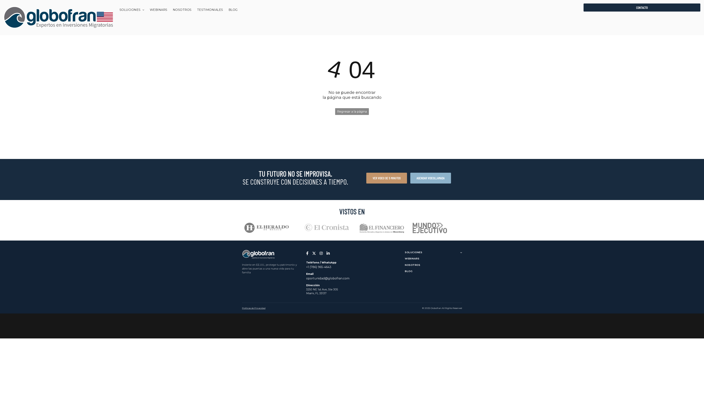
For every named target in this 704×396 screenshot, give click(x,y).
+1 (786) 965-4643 (318, 267)
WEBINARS (412, 258)
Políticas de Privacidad (253, 308)
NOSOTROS (412, 264)
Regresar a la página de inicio (352, 112)
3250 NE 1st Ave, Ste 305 (322, 289)
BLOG (408, 271)
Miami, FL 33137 (316, 293)
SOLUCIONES (413, 252)
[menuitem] (132, 9)
